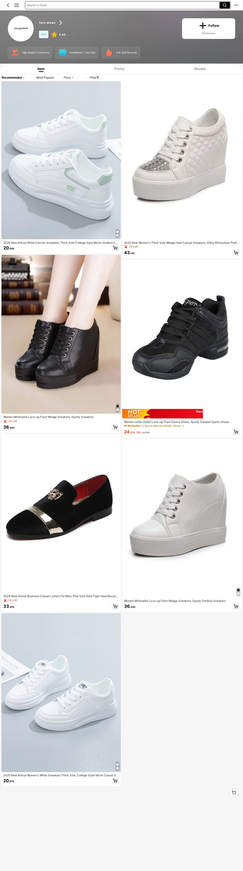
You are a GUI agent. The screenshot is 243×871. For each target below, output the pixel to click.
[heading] (106, 23)
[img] (182, 413)
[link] (21, 29)
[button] (8, 5)
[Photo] (15, 52)
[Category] (16, 5)
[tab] (39, 69)
